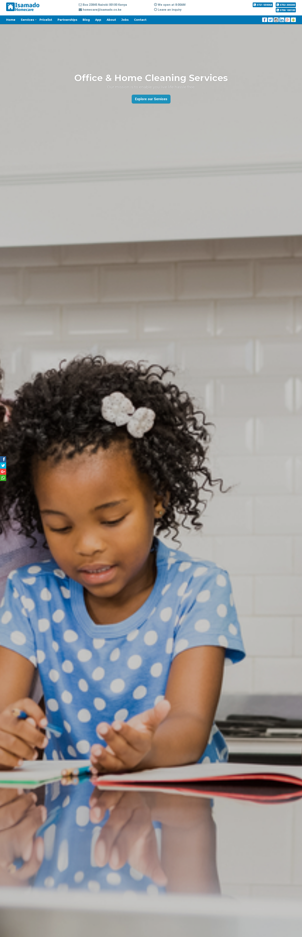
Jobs (125, 19)
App (98, 19)
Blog (86, 19)
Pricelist (45, 19)
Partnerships (67, 19)
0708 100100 (287, 10)
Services (27, 19)
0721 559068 (264, 5)
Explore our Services (151, 99)
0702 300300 (287, 5)
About (111, 19)
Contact (140, 19)
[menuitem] (13, 19)
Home (10, 19)
